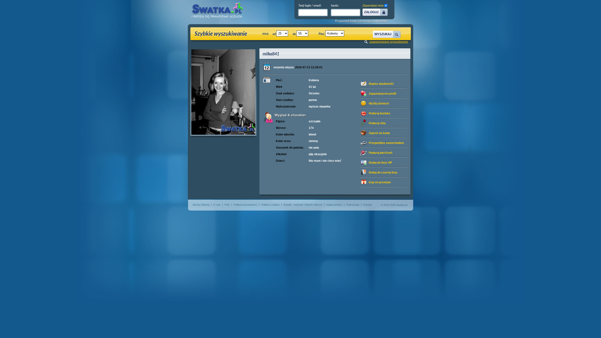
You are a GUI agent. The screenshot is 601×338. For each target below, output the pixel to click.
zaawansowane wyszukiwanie (388, 41)
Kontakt (367, 204)
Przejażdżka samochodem (386, 143)
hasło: (335, 5)
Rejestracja (352, 204)
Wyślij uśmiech (379, 103)
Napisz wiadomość (381, 83)
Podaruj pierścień (380, 152)
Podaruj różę (377, 123)
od (274, 34)
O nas (216, 204)
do (294, 34)
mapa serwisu (334, 204)
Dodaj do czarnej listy (383, 172)
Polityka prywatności (245, 204)
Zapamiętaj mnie (373, 5)
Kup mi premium (380, 182)
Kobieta (314, 80)
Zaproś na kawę (379, 133)
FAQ (227, 204)
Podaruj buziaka (379, 113)
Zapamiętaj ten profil (382, 93)
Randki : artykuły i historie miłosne (303, 204)
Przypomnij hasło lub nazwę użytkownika (361, 21)
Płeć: (322, 34)
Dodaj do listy (380, 162)
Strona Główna (201, 204)
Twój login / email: (309, 5)
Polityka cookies (270, 204)
